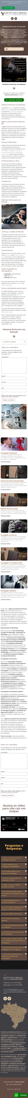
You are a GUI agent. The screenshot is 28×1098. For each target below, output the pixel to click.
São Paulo (21, 132)
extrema (19, 295)
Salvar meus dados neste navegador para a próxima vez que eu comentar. (13, 396)
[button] (14, 88)
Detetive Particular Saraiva (9, 509)
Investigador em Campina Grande (11, 563)
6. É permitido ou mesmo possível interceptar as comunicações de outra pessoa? (13, 893)
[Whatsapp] (12, 18)
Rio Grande (6, 109)
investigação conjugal (7, 150)
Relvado (10, 108)
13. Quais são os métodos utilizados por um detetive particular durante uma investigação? (14, 941)
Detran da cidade (7, 312)
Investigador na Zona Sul (9, 535)
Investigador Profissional (9, 453)
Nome (3, 376)
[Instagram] (15, 18)
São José (8, 255)
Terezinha (17, 255)
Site (2, 388)
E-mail (3, 382)
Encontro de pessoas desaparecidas (12, 481)
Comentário (5, 357)
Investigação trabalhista (8, 591)
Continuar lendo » (6, 462)
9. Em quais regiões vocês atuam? (12, 914)
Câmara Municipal (6, 285)
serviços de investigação (16, 111)
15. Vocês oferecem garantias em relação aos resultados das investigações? (12, 956)
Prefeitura (18, 283)
